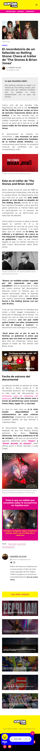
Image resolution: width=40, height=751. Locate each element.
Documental (21, 544)
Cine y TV (5, 666)
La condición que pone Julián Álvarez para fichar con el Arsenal (18, 687)
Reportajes (10, 11)
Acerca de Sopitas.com (27, 729)
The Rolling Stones (8, 547)
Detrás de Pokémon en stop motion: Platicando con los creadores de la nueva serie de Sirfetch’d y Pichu (19, 668)
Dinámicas (30, 11)
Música (4, 45)
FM (4, 702)
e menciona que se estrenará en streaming (20, 395)
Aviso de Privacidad (10, 729)
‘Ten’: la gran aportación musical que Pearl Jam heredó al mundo (18, 613)
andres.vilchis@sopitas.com (21, 559)
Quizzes (21, 11)
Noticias (5, 647)
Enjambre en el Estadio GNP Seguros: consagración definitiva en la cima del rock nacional (19, 631)
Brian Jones (12, 544)
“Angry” (31, 441)
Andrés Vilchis (14, 68)
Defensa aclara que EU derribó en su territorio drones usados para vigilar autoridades (19, 650)
